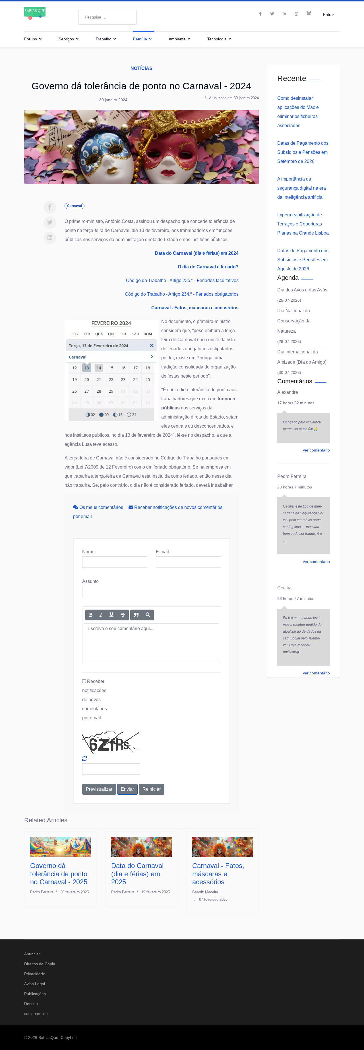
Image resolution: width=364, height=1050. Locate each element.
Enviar (127, 789)
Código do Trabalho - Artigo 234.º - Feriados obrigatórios (182, 294)
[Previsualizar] (148, 615)
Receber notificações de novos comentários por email (94, 699)
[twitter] (272, 14)
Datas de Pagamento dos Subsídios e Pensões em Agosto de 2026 (302, 259)
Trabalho (103, 39)
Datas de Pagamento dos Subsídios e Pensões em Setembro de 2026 (302, 152)
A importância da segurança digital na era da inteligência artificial (301, 188)
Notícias (141, 68)
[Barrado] (123, 615)
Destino (31, 1003)
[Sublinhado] (111, 615)
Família (140, 39)
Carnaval (74, 206)
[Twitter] (50, 222)
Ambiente (177, 39)
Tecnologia (217, 39)
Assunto (90, 581)
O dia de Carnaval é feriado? (208, 266)
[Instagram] (296, 14)
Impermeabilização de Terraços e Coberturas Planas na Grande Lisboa (303, 223)
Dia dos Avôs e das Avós (302, 289)
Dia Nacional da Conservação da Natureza (294, 321)
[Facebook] (50, 207)
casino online (36, 1013)
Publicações (35, 993)
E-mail (162, 551)
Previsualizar (99, 789)
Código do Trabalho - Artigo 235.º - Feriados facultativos (182, 280)
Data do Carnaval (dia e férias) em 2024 (197, 253)
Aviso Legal (34, 983)
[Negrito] (90, 615)
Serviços (66, 39)
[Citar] (136, 615)
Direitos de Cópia (39, 964)
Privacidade (34, 974)
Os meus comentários (101, 507)
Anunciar (32, 954)
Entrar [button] (328, 14)
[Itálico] (101, 615)
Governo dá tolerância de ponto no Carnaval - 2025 (58, 874)
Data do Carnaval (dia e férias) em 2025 (137, 874)
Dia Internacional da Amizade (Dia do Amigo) (301, 357)
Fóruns (30, 39)
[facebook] (260, 14)
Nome (88, 551)
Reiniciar (151, 789)
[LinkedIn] (284, 14)
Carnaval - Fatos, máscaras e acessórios (195, 307)
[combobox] (107, 17)
